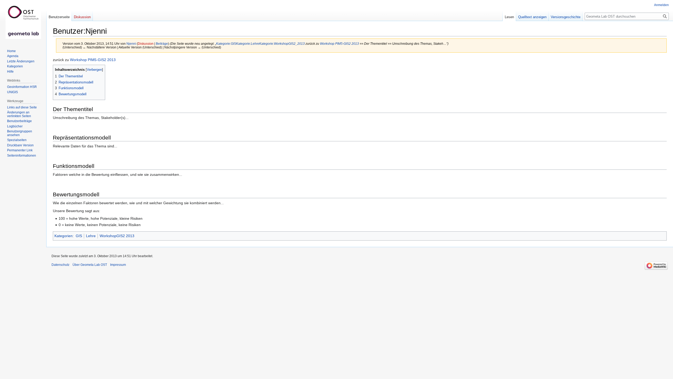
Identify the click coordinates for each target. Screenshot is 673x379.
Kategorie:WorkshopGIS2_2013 (282, 43)
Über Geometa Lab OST (90, 265)
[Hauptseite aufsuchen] (23, 21)
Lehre (91, 236)
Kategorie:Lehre (247, 43)
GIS (79, 236)
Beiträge (162, 43)
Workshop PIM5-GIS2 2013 (339, 43)
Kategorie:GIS (226, 43)
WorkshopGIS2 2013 (117, 236)
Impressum (118, 265)
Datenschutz (60, 265)
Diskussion (146, 43)
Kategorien (63, 236)
